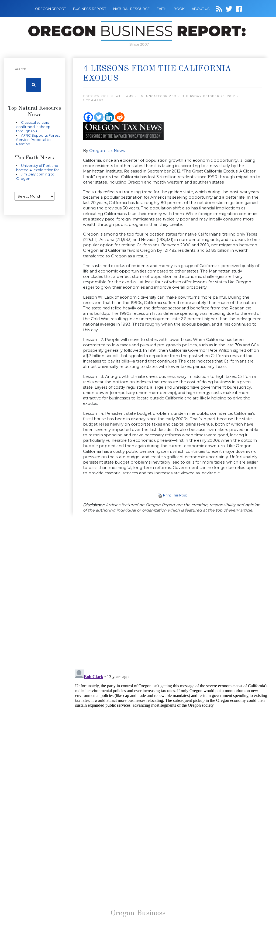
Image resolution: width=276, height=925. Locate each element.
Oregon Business (138, 913)
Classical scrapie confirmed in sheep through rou (33, 126)
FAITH (162, 9)
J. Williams (122, 96)
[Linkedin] (109, 117)
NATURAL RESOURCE (131, 9)
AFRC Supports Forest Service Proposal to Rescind (38, 139)
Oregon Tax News (107, 150)
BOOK (179, 9)
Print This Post (175, 495)
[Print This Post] (160, 495)
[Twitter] (99, 117)
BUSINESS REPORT (89, 9)
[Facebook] (88, 117)
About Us (201, 9)
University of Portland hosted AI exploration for (37, 167)
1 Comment (93, 100)
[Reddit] (120, 117)
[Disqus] (172, 591)
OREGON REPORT (50, 9)
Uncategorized (161, 96)
